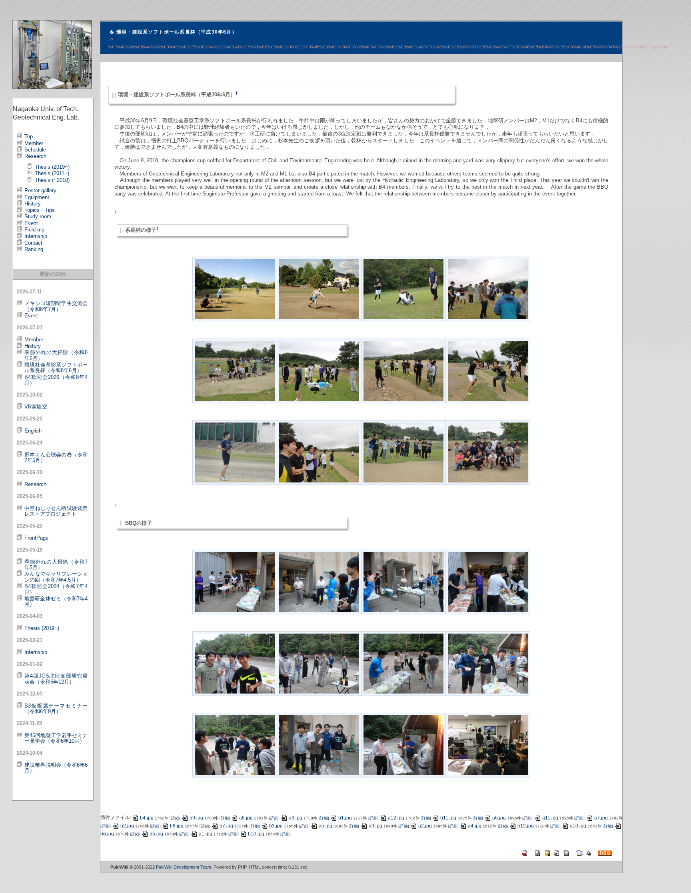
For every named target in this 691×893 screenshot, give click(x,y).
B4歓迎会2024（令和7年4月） (56, 589)
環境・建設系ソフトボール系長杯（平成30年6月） (176, 32)
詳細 (175, 818)
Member (33, 143)
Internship (35, 236)
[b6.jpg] (319, 663)
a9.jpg (375, 826)
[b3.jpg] (403, 581)
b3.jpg (276, 826)
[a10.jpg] (319, 452)
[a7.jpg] (403, 370)
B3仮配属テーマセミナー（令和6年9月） (56, 708)
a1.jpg (205, 834)
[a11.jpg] (403, 452)
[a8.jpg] (488, 370)
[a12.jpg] (488, 452)
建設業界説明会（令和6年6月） (56, 767)
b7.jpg (226, 826)
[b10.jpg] (319, 745)
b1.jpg (345, 818)
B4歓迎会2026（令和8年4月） (56, 380)
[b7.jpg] (403, 663)
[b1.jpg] (235, 581)
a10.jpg (578, 826)
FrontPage (36, 538)
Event (31, 223)
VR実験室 (35, 407)
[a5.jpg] (235, 370)
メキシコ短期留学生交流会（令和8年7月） (56, 306)
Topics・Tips (39, 210)
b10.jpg (256, 834)
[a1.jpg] (235, 288)
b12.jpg (525, 826)
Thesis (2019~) (52, 167)
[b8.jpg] (488, 663)
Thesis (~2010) (52, 180)
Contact (33, 243)
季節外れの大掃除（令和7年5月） (56, 564)
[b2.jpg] (319, 581)
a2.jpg (425, 826)
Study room (37, 216)
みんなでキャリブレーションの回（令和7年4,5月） (56, 576)
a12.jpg (396, 818)
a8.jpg (246, 818)
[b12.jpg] (488, 745)
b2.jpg (127, 826)
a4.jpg (474, 826)
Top (28, 137)
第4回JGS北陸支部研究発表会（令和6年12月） (56, 678)
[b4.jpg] (488, 581)
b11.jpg (448, 818)
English (33, 431)
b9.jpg (196, 818)
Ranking (33, 249)
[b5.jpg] (235, 663)
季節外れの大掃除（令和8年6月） (56, 355)
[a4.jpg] (488, 288)
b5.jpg (156, 834)
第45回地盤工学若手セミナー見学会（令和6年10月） (56, 738)
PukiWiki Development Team (183, 867)
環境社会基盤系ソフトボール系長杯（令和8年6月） (56, 367)
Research (35, 156)
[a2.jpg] (319, 288)
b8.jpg (177, 826)
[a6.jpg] (319, 370)
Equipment (36, 197)
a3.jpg (295, 818)
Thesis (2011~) (52, 173)
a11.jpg (550, 818)
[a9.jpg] (235, 452)
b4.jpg (147, 818)
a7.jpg (601, 818)
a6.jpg (499, 818)
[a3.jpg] (403, 288)
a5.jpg (325, 826)
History (32, 204)
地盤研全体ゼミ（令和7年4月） (56, 601)
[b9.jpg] (235, 745)
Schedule (35, 150)
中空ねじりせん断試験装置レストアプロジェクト (56, 511)
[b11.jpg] (403, 745)
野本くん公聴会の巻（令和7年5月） (56, 457)
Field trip (34, 230)
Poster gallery (40, 190)
